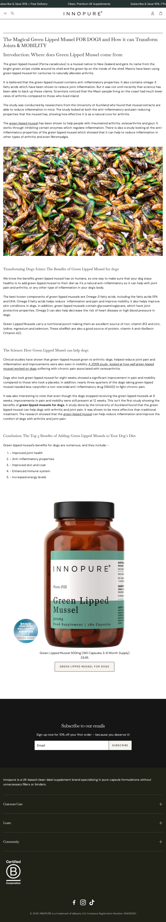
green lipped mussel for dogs (84, 666)
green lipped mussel (23, 123)
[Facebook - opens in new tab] (74, 902)
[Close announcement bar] (162, 3)
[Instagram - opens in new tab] (83, 902)
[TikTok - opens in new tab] (92, 902)
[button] (5, 13)
